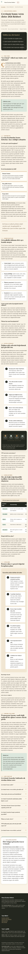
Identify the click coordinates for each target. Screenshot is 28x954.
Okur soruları (4, 922)
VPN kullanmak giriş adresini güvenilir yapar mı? (11, 825)
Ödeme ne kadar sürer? (7, 819)
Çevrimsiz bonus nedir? (7, 785)
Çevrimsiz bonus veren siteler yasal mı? (11, 830)
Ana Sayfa (3, 7)
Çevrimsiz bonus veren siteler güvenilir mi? (12, 789)
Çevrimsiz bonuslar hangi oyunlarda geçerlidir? (10, 813)
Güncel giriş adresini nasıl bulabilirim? (11, 794)
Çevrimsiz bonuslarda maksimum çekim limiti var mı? (11, 800)
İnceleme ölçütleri (5, 917)
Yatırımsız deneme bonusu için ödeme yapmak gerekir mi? (11, 806)
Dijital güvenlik (5, 920)
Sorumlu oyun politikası (6, 919)
